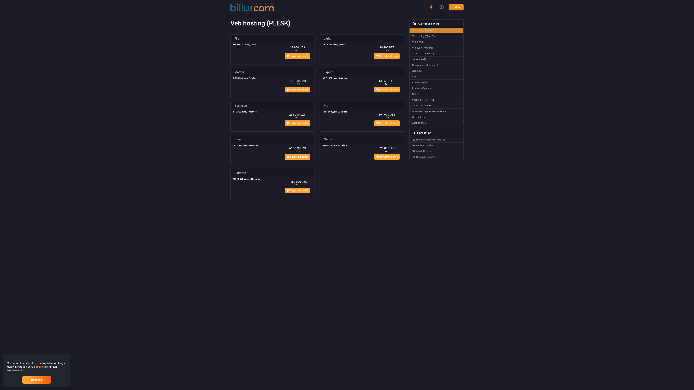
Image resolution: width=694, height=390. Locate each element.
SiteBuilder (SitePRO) (423, 99)
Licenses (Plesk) (421, 82)
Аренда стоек (419, 123)
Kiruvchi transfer (424, 145)
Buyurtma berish (299, 56)
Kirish (456, 7)
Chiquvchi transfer (425, 157)
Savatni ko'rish (423, 151)
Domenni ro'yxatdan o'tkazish (430, 139)
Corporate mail (419, 117)
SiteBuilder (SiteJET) (422, 105)
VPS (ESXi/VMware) (422, 47)
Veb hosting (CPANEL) (423, 36)
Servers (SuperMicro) (423, 53)
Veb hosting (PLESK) (422, 30)
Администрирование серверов (429, 111)
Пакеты (416, 94)
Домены (417, 71)
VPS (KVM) (418, 42)
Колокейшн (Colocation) (425, 65)
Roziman (36, 379)
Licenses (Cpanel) (421, 88)
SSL (414, 76)
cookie (40, 366)
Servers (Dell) (419, 59)
